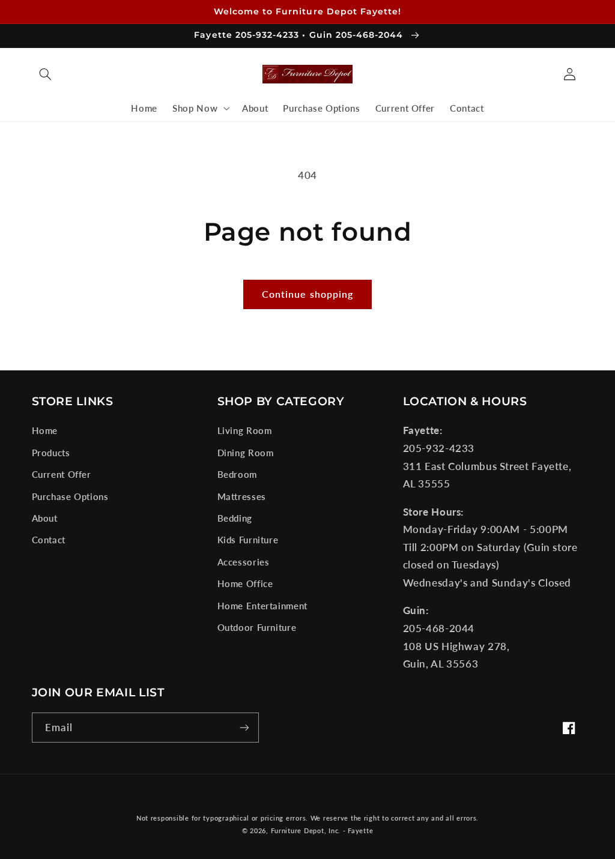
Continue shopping (307, 294)
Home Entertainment (262, 605)
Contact (48, 539)
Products (51, 452)
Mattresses (241, 496)
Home (45, 430)
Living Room (244, 430)
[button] (45, 74)
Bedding (234, 518)
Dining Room (245, 452)
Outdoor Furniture (257, 627)
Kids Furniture (248, 539)
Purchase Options (70, 496)
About (45, 518)
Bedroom (237, 474)
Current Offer (61, 474)
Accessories (243, 561)
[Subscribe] (244, 727)
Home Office (245, 583)
